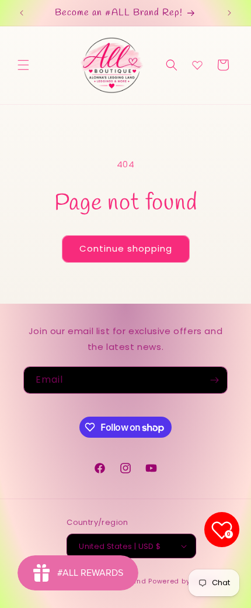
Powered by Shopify (183, 581)
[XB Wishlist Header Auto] (197, 65)
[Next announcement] (229, 13)
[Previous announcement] (21, 13)
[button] (23, 65)
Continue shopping (125, 248)
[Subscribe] (214, 380)
